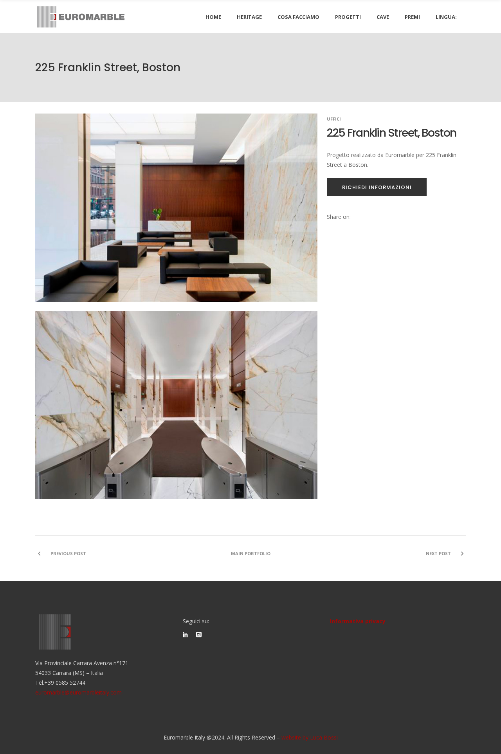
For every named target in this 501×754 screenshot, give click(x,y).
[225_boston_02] (176, 212)
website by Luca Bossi (309, 737)
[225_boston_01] (176, 409)
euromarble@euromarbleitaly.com (78, 692)
